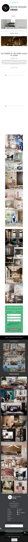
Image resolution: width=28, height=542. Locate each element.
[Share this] (12, 70)
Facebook (20, 509)
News (14, 501)
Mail (19, 514)
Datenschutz (9, 518)
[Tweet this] (14, 70)
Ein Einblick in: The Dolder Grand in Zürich (14, 54)
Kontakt (8, 516)
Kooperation (9, 512)
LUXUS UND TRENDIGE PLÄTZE (14, 51)
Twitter (19, 510)
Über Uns (9, 509)
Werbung (9, 511)
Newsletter (9, 514)
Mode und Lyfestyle (14, 506)
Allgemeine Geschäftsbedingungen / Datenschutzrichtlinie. (11, 326)
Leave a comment (14, 67)
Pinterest (20, 512)
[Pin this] (16, 70)
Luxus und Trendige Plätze (14, 505)
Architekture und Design (14, 503)
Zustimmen (14, 539)
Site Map (9, 519)
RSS (24, 512)
